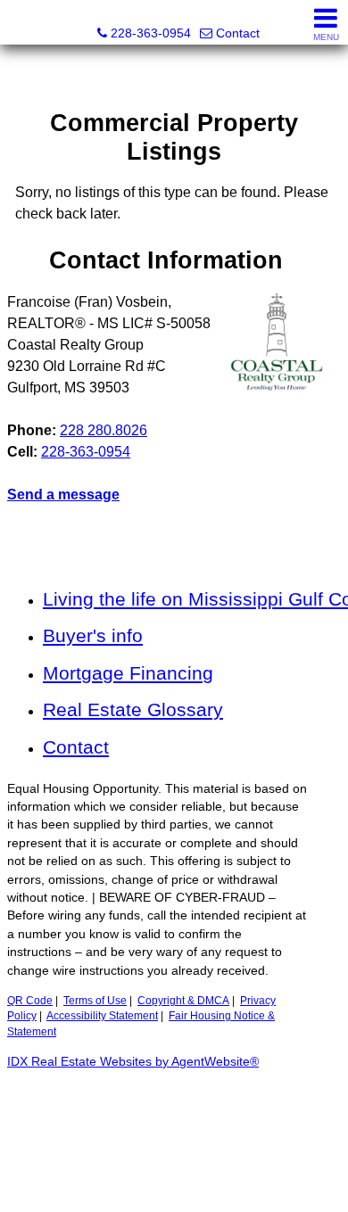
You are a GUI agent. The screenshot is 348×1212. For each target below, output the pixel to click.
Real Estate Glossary (133, 709)
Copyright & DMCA (183, 1000)
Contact (76, 747)
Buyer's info (93, 635)
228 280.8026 (103, 430)
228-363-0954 (85, 451)
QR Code (30, 1000)
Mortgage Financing (128, 673)
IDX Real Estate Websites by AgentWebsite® (133, 1061)
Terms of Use (95, 1000)
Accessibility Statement (102, 1015)
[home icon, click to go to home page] (20, 22)
